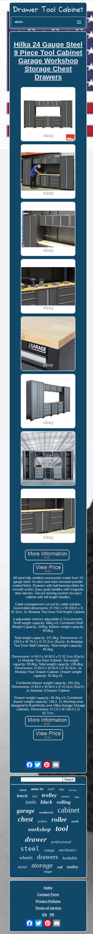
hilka (61, 789)
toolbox (42, 821)
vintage (49, 850)
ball (34, 796)
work (75, 821)
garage (26, 810)
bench (22, 795)
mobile (37, 789)
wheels (26, 857)
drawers (47, 856)
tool (62, 828)
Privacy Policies (48, 901)
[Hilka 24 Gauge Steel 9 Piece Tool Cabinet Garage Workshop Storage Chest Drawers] (48, 114)
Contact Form (48, 894)
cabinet (68, 810)
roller (59, 819)
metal (22, 867)
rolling (64, 802)
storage (42, 865)
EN (44, 915)
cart (51, 789)
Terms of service (48, 908)
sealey (72, 866)
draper (48, 871)
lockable (70, 858)
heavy (23, 790)
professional (61, 842)
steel (30, 848)
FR (52, 915)
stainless (65, 796)
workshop (39, 829)
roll (59, 867)
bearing (73, 790)
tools (31, 802)
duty (77, 797)
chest (25, 819)
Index (48, 888)
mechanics (67, 850)
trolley (49, 795)
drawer (36, 839)
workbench (46, 812)
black (46, 802)
